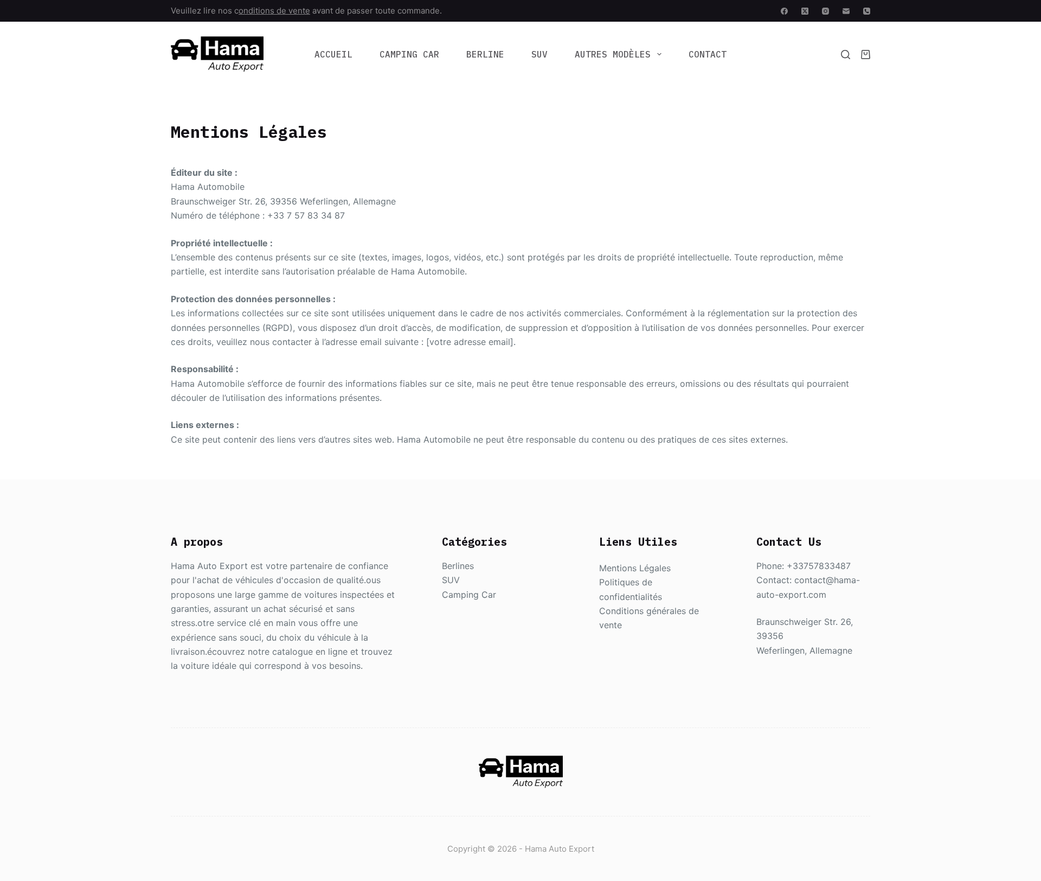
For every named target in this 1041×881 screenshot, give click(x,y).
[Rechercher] (845, 54)
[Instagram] (825, 11)
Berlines (458, 565)
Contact (708, 54)
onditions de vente (274, 10)
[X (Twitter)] (804, 11)
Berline (485, 54)
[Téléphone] (866, 11)
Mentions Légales (635, 568)
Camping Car (409, 54)
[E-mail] (846, 11)
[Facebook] (784, 11)
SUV (539, 54)
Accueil (333, 54)
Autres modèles (613, 54)
